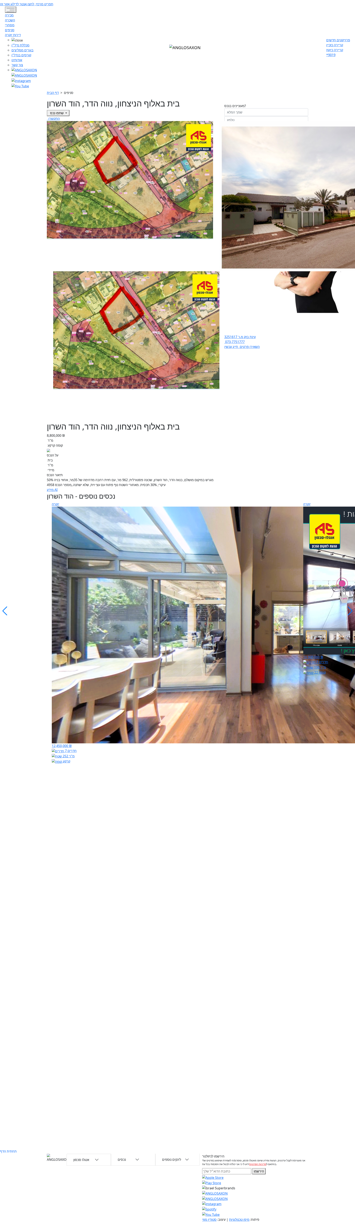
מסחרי (9, 25)
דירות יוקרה (13, 35)
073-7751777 (234, 342)
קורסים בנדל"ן (21, 55)
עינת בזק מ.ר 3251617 (240, 337)
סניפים (9, 30)
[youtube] (24, 75)
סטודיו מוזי (209, 1219)
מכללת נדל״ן (20, 45)
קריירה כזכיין (334, 45)
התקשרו (54, 118)
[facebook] (21, 80)
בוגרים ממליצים (22, 50)
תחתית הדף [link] (8, 1151)
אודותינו (17, 60)
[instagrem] (24, 70)
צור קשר (17, 65)
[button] (24, 40)
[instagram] (215, 1193)
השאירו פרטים (249, 346)
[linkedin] (20, 85)
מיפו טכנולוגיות (239, 1219)
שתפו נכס (57, 113)
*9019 (330, 55)
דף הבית (53, 92)
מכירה (9, 15)
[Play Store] (211, 1182)
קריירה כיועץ (334, 50)
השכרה (10, 20)
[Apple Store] (213, 1177)
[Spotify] (209, 1209)
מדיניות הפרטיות (257, 1164)
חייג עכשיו (231, 346)
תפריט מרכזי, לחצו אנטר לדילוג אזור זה (26, 4)
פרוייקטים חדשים (338, 40)
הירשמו (259, 1171)
